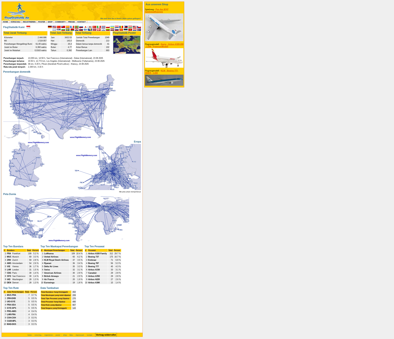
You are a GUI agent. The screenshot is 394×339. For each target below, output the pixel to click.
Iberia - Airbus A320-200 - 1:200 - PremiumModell (164, 45)
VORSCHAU (15, 22)
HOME (5, 22)
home (30, 335)
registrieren (48, 335)
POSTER (41, 22)
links (71, 335)
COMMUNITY (60, 22)
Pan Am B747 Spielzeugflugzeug (156, 10)
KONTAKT (81, 22)
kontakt (89, 335)
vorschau (38, 335)
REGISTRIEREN (29, 22)
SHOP (50, 22)
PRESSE (71, 22)
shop (65, 335)
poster (58, 335)
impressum (80, 335)
